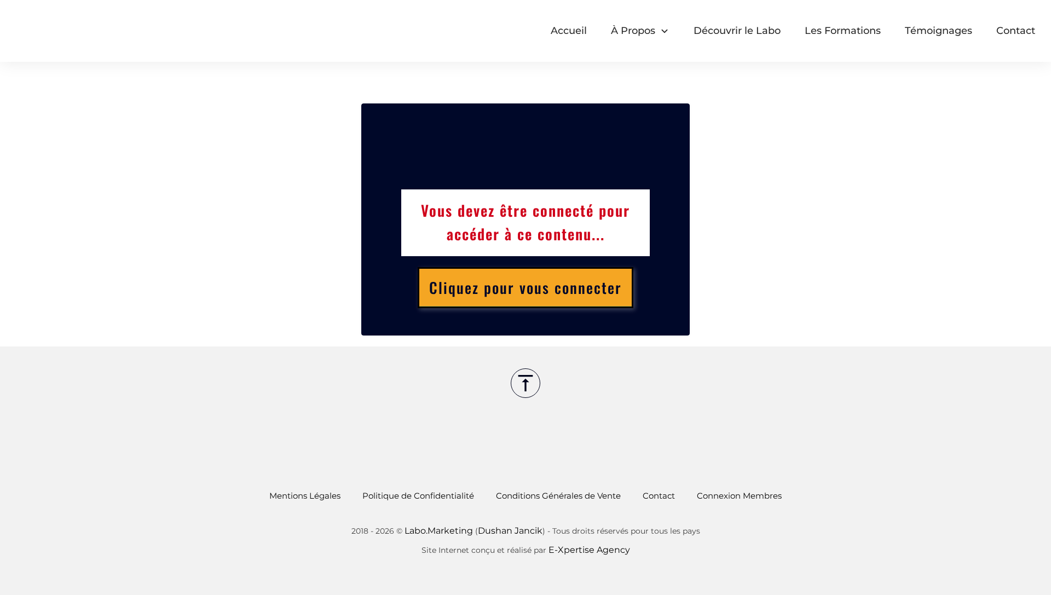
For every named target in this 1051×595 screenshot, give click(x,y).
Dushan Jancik (510, 530)
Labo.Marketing (439, 530)
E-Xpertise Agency (589, 550)
